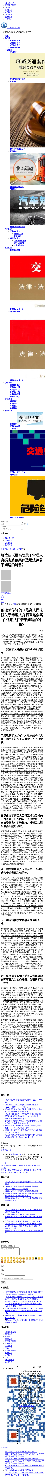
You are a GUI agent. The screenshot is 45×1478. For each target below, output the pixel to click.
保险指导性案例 (20, 241)
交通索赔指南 (15, 385)
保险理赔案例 (15, 238)
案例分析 (8, 1334)
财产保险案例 (19, 243)
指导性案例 (18, 234)
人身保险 (13, 403)
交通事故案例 (15, 231)
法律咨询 (8, 14)
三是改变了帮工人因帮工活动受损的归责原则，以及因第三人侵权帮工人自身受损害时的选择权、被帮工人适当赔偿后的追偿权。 (24, 1461)
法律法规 (7, 549)
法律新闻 (8, 17)
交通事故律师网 (13, 28)
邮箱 (2, 1270)
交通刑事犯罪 (10, 1350)
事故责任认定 (15, 390)
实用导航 (8, 10)
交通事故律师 (16, 1154)
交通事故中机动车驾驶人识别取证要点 (20, 1214)
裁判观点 (8, 1336)
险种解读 (8, 1343)
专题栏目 (8, 540)
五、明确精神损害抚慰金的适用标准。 (20, 1470)
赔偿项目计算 (10, 5)
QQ (2, 1278)
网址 (2, 1274)
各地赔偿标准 (15, 394)
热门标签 (8, 12)
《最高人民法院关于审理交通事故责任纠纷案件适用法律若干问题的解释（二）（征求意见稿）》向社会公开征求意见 (23, 1116)
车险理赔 (13, 401)
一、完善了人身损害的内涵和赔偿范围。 (21, 1452)
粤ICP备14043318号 (26, 1406)
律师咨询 (4, 1448)
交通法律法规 (16, 549)
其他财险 (13, 406)
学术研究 (8, 1339)
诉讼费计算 (9, 3)
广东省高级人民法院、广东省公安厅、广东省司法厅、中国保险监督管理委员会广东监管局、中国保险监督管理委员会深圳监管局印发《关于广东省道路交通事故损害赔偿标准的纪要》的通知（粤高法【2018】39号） (24, 1301)
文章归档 (8, 19)
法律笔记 (8, 7)
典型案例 (17, 236)
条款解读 (13, 408)
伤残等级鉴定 (15, 396)
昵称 (2, 1266)
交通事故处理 (15, 387)
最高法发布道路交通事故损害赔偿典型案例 (21, 1191)
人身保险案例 (19, 245)
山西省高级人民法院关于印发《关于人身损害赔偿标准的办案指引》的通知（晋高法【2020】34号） (24, 1310)
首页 (2, 549)
